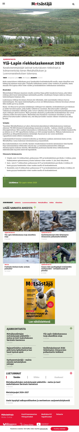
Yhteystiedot (27, 417)
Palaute (59, 414)
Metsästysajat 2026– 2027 (17, 392)
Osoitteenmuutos (29, 414)
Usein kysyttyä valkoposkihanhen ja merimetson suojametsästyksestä (38, 400)
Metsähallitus (43, 203)
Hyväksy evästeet (59, 429)
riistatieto (58, 203)
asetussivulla (44, 429)
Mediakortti (46, 414)
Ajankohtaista (16, 329)
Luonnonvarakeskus (29, 203)
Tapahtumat (46, 417)
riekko (51, 203)
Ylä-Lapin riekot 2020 (28, 182)
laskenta (18, 203)
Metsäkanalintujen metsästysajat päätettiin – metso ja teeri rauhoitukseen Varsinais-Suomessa (33, 383)
